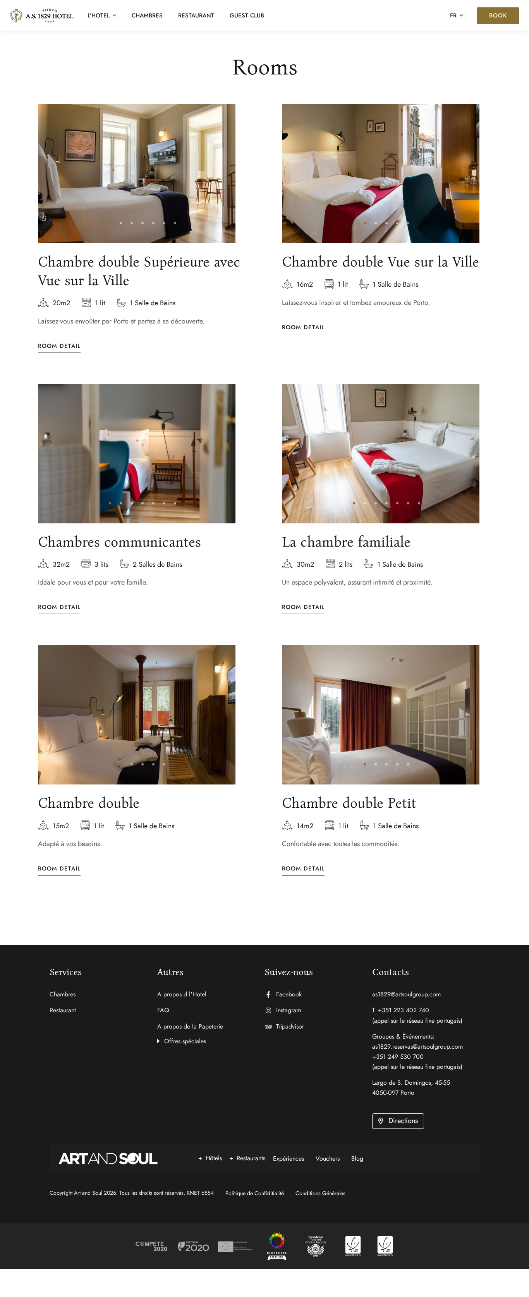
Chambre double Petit (349, 803)
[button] (110, 223)
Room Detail (59, 346)
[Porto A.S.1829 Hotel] (42, 15)
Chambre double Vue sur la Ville (380, 261)
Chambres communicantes (119, 541)
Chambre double (88, 803)
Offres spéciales (185, 1041)
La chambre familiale (346, 541)
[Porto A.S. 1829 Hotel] (277, 1246)
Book (498, 15)
